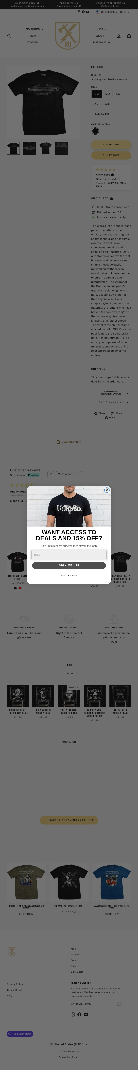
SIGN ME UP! (69, 565)
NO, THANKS (69, 575)
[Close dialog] (106, 490)
